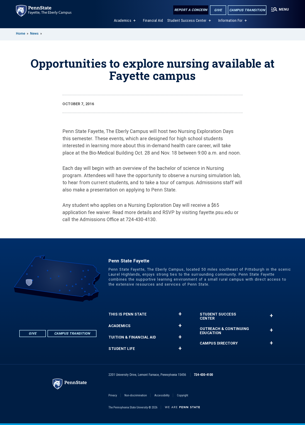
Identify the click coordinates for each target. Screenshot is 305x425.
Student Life (122, 349)
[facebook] (42, 313)
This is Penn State (127, 314)
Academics (123, 20)
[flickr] (52, 313)
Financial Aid (153, 20)
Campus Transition (247, 10)
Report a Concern (190, 10)
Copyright (182, 395)
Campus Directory (219, 343)
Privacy (113, 395)
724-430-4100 (203, 375)
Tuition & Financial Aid (132, 337)
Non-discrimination (135, 395)
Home (20, 33)
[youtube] (63, 313)
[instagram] (74, 313)
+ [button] (180, 314)
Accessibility (162, 395)
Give (218, 10)
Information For (230, 20)
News (34, 33)
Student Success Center (187, 20)
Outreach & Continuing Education (224, 331)
